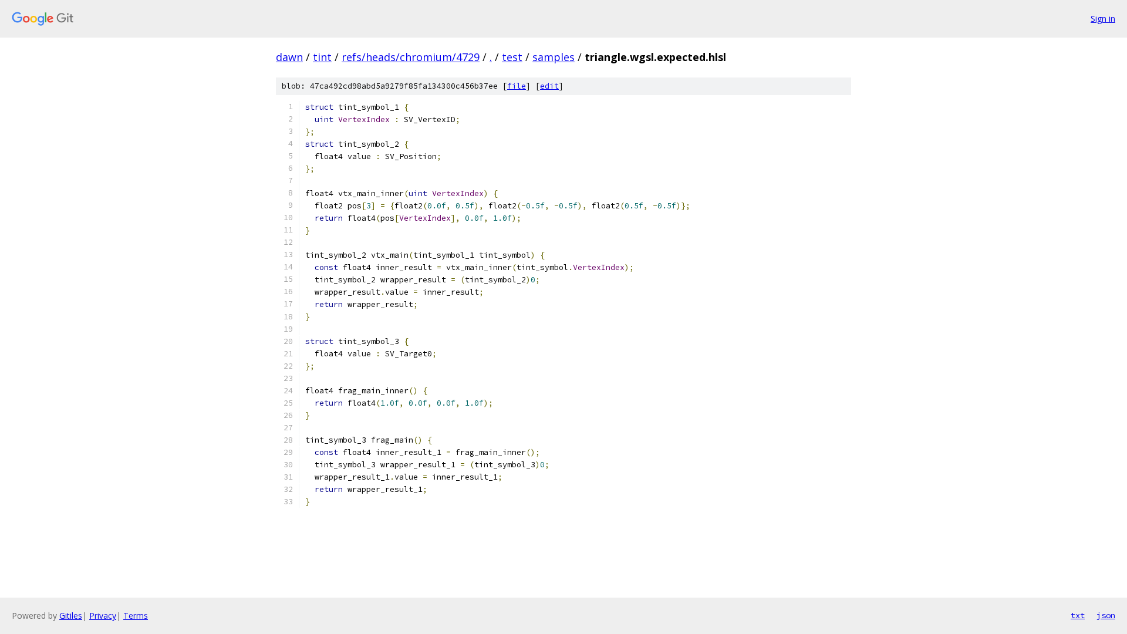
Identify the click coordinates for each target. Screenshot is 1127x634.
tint (322, 57)
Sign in (1103, 18)
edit (549, 86)
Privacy (102, 615)
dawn (289, 57)
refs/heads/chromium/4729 (411, 57)
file (516, 86)
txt (1078, 615)
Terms (135, 615)
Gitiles (70, 615)
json (1105, 615)
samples (553, 57)
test (512, 57)
